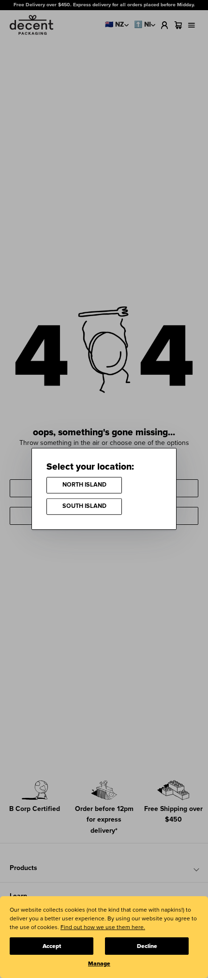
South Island (84, 506)
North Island (84, 485)
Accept (52, 946)
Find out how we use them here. (102, 927)
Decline (147, 946)
